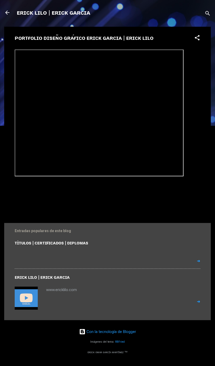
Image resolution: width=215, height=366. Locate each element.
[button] (197, 39)
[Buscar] (208, 14)
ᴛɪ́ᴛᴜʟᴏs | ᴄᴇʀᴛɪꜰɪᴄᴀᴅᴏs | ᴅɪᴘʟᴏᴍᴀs (51, 242)
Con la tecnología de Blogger (110, 331)
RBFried (120, 341)
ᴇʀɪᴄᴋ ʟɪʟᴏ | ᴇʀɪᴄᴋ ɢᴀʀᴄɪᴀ (53, 12)
